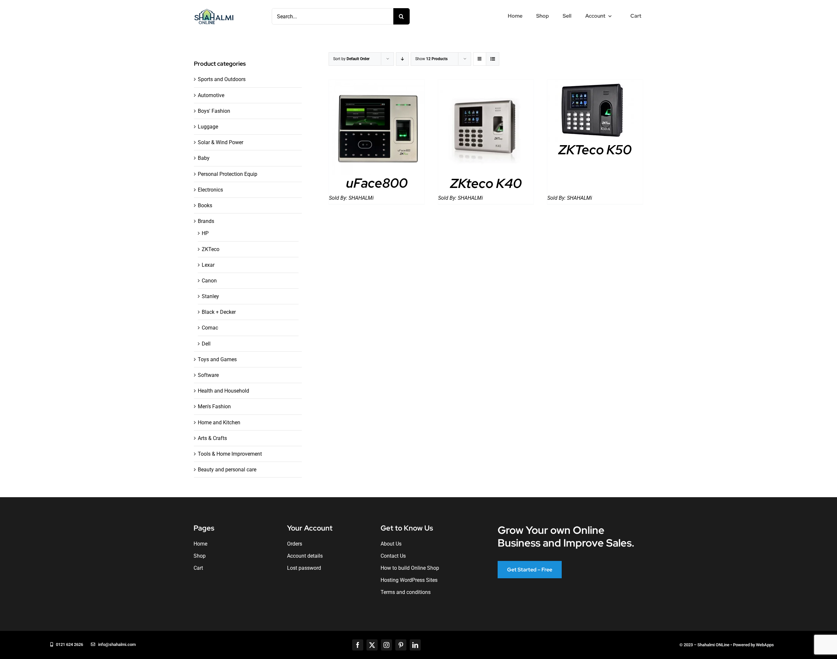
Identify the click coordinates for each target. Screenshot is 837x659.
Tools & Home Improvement (230, 454)
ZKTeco (210, 249)
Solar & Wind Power (220, 142)
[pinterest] (400, 645)
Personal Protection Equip (227, 174)
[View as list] (492, 59)
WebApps (765, 644)
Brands (206, 221)
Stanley (210, 296)
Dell (206, 344)
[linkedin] (415, 645)
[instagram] (386, 645)
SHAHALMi (361, 198)
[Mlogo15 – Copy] (214, 10)
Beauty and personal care (227, 469)
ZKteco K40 (486, 183)
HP (205, 233)
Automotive (211, 95)
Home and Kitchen (219, 422)
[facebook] (357, 645)
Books (205, 205)
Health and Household (223, 391)
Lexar (208, 265)
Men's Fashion (214, 406)
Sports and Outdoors (222, 79)
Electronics (210, 190)
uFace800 (377, 183)
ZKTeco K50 (595, 149)
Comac (210, 328)
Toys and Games (217, 359)
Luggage (208, 127)
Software (208, 375)
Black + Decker (219, 312)
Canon (209, 281)
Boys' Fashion (214, 111)
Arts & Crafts (212, 438)
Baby (204, 158)
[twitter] (372, 645)
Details (376, 129)
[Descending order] (402, 59)
